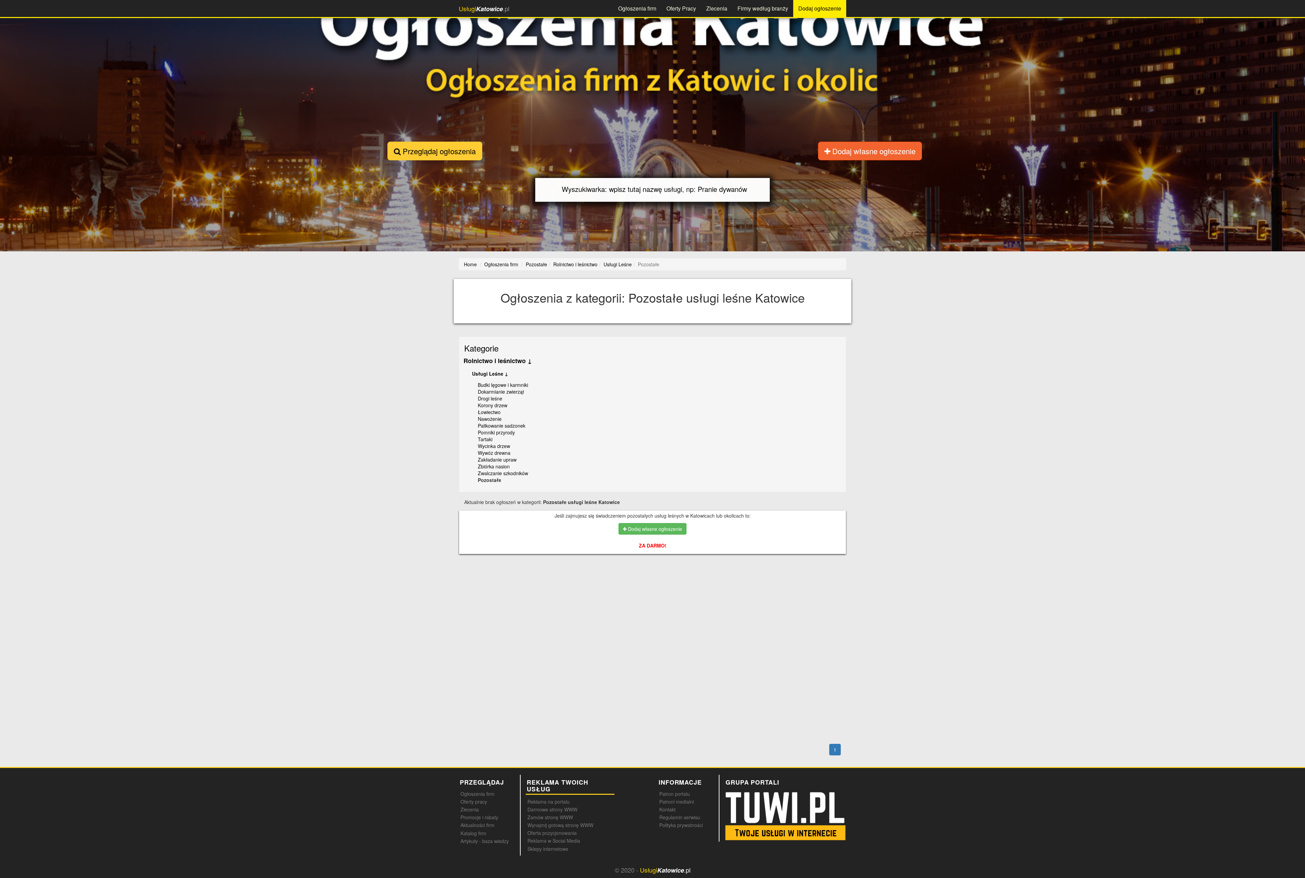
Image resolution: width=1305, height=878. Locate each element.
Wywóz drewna (494, 452)
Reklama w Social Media (553, 840)
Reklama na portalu (548, 801)
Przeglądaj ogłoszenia (438, 151)
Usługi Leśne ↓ (490, 373)
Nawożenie (490, 418)
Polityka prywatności (681, 825)
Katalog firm (473, 833)
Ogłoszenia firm (637, 8)
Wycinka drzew (494, 446)
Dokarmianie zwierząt (501, 391)
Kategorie (481, 348)
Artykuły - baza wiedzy (484, 841)
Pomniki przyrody (496, 432)
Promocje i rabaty (479, 817)
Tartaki (485, 439)
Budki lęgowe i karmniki (503, 384)
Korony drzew (492, 405)
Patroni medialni (676, 801)
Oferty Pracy (681, 8)
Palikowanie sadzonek (501, 425)
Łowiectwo (489, 412)
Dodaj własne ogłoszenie (873, 151)
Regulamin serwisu (679, 817)
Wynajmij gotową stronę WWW (560, 825)
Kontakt (667, 809)
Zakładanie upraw (497, 459)
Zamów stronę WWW (550, 817)
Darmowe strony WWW (552, 809)
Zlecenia (716, 8)
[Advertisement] (668, 588)
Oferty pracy (473, 801)
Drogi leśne (490, 398)
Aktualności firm (477, 825)
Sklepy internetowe (547, 848)
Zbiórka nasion (494, 466)
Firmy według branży (762, 8)
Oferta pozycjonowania (552, 832)
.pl (484, 8)
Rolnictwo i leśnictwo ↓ (498, 360)
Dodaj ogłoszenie (819, 8)
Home (470, 264)
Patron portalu (674, 793)
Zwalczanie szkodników (503, 473)
